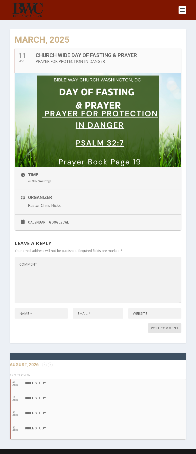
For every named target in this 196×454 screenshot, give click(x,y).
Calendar (36, 222)
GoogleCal (59, 222)
